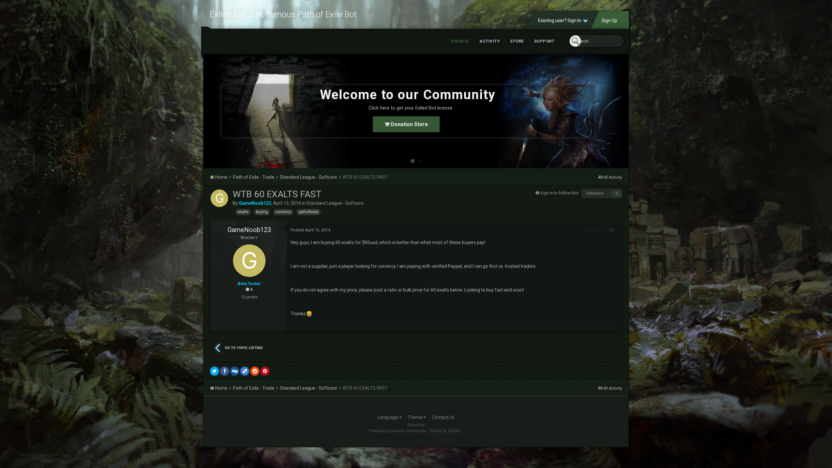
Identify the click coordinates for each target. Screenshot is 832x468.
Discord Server (416, 124)
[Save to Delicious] (244, 371)
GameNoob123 (249, 230)
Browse (460, 41)
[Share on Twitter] (214, 371)
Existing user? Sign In (560, 20)
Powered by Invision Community (397, 431)
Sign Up (609, 20)
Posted (310, 230)
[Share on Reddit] (254, 371)
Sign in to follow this (559, 192)
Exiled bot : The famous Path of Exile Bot (283, 14)
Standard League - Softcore (335, 203)
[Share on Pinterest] (264, 371)
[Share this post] (611, 230)
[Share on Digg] (234, 371)
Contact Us (443, 417)
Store (517, 41)
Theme (415, 417)
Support (544, 41)
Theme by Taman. (445, 431)
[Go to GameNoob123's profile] (219, 198)
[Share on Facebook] (224, 371)
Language (388, 417)
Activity (489, 41)
